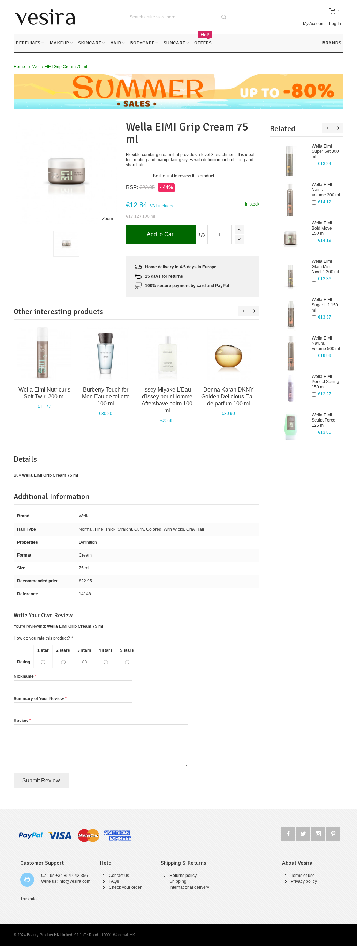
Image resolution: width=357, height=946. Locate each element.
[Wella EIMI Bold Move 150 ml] (290, 238)
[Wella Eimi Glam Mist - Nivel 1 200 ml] (290, 276)
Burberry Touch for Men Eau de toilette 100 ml (106, 397)
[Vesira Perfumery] (45, 17)
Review (21, 720)
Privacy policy (304, 881)
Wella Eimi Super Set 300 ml (325, 151)
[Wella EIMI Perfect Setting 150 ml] (290, 391)
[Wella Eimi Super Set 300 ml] (290, 161)
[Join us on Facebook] (288, 832)
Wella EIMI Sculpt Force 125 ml (323, 420)
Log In (335, 23)
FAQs (114, 881)
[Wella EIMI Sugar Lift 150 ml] (290, 314)
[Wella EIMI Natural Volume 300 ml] (290, 199)
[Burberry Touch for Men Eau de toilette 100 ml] (105, 354)
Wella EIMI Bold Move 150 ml (322, 228)
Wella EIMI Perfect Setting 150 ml (325, 381)
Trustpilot (29, 898)
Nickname (24, 676)
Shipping (178, 881)
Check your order (125, 887)
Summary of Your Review (39, 698)
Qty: (202, 234)
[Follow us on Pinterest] (333, 832)
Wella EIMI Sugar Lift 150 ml (325, 305)
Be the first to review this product (183, 175)
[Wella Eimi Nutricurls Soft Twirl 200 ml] (44, 354)
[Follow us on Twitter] (303, 832)
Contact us (119, 875)
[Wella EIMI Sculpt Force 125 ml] (290, 429)
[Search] (224, 17)
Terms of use (303, 875)
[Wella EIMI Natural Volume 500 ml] (290, 353)
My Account (314, 23)
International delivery (189, 887)
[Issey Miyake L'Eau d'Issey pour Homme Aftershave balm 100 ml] (167, 354)
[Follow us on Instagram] (318, 832)
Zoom (107, 218)
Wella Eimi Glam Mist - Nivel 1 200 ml (325, 266)
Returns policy (183, 875)
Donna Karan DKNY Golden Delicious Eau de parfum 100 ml (228, 397)
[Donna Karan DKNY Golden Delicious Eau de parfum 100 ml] (228, 354)
